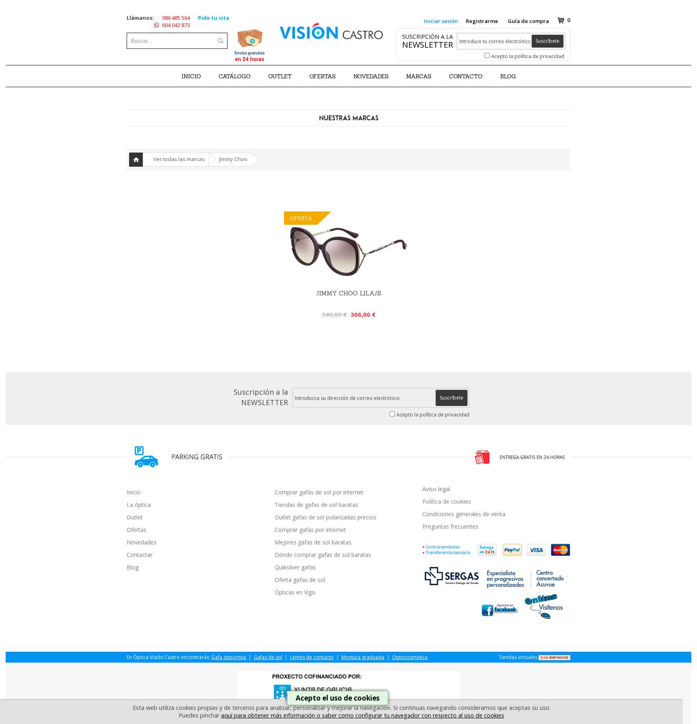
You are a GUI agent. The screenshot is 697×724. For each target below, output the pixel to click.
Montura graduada (362, 657)
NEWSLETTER (427, 44)
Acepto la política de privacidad (527, 56)
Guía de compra (528, 21)
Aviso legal (436, 489)
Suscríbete (547, 41)
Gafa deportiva (228, 657)
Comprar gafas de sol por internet (319, 492)
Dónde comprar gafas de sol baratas (323, 555)
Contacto (465, 76)
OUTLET (280, 76)
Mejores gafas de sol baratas (313, 542)
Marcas (418, 76)
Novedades (142, 542)
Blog (133, 567)
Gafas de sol (268, 657)
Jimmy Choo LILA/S (348, 293)
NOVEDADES (370, 76)
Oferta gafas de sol (300, 580)
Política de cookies (446, 501)
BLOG (508, 76)
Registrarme (482, 21)
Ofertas (136, 530)
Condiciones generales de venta (463, 514)
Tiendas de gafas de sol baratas (316, 504)
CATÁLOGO (234, 76)
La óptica (139, 504)
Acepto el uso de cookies (338, 698)
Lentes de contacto (312, 657)
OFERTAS (322, 76)
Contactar (139, 555)
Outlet (135, 517)
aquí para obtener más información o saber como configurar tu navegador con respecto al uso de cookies (362, 715)
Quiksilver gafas (295, 567)
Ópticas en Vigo (295, 592)
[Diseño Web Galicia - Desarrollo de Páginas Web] (554, 657)
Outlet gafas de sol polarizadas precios (325, 517)
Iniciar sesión (441, 21)
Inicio (191, 76)
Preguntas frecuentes (450, 526)
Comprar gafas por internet (310, 530)
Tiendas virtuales (518, 657)
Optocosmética (410, 657)
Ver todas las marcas (179, 159)
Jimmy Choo (233, 159)
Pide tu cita (213, 17)
